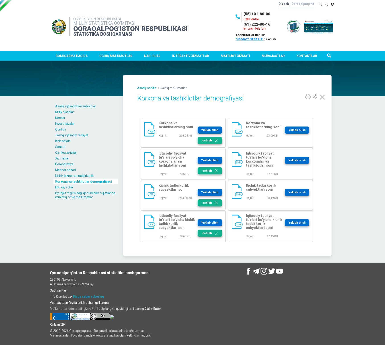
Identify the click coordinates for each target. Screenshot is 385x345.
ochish (207, 140)
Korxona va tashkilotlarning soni (176, 125)
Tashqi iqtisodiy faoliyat (71, 135)
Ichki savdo (63, 141)
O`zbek (284, 4)
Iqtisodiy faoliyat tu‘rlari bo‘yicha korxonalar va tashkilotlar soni (172, 159)
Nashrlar (152, 56)
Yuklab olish (209, 130)
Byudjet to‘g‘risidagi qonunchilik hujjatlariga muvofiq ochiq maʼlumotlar (85, 195)
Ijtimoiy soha (64, 187)
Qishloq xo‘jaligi (65, 152)
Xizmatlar (62, 158)
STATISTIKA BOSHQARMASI (103, 34)
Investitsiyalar (65, 123)
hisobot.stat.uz (250, 39)
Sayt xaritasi (58, 290)
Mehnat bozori (65, 170)
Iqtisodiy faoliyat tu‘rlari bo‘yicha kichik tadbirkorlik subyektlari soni (177, 222)
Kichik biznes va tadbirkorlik (74, 176)
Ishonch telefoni (255, 28)
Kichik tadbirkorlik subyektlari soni (174, 187)
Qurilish (60, 129)
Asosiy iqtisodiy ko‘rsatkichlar (75, 106)
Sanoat (60, 147)
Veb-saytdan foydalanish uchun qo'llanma (79, 302)
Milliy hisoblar (64, 112)
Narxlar (60, 118)
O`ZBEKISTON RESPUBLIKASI (97, 19)
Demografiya (64, 164)
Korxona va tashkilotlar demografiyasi (83, 181)
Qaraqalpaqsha (302, 4)
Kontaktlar (307, 56)
